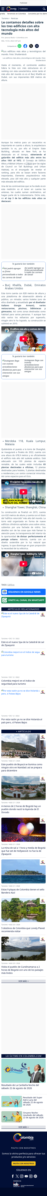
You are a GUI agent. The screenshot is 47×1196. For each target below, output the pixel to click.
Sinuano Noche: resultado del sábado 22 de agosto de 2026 (33, 1115)
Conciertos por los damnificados (32, 13)
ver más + (23, 1127)
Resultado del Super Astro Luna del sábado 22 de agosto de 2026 (33, 1101)
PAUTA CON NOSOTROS (23, 1163)
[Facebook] (12, 1175)
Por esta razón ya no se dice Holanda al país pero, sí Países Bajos (21, 721)
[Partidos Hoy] (31, 1175)
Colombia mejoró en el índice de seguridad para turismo (18, 682)
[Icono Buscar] (44, 8)
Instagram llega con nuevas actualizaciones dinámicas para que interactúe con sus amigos (33, 366)
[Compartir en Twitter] (31, 46)
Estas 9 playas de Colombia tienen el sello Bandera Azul (22, 891)
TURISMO (23, 9)
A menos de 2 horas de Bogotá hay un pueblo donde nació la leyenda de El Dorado (21, 809)
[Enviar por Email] (37, 46)
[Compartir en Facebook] (25, 46)
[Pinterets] (35, 1175)
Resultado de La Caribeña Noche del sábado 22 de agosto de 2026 (20, 1087)
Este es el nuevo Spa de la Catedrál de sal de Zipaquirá (22, 644)
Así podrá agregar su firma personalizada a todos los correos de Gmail (34, 271)
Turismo (5, 18)
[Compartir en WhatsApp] (19, 46)
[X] (17, 1175)
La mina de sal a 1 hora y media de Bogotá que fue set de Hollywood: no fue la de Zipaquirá (23, 851)
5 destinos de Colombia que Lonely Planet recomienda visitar (23, 930)
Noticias (14, 18)
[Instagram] (21, 1175)
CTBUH (28, 163)
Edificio (11, 584)
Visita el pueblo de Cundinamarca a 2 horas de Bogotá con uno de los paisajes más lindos (22, 969)
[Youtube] (26, 1175)
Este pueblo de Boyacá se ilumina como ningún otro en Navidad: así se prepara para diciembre (21, 767)
